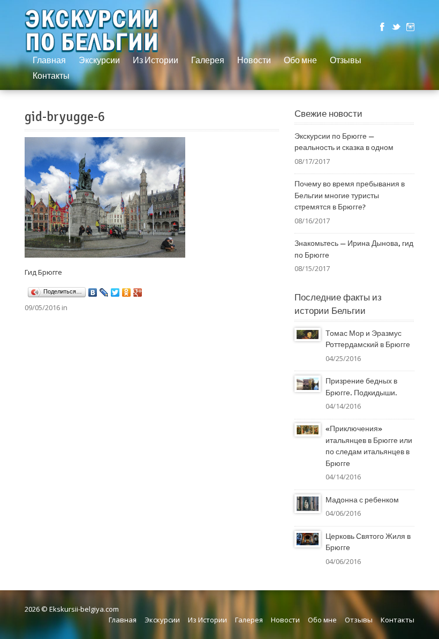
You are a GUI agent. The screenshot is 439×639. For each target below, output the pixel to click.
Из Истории (155, 60)
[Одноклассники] (126, 292)
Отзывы (345, 60)
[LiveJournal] (104, 292)
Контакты (51, 76)
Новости (254, 60)
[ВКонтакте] (93, 292)
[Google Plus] (137, 292)
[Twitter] (396, 26)
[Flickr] (410, 26)
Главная (49, 60)
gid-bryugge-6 (65, 117)
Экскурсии (99, 60)
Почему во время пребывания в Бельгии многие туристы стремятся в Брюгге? (349, 195)
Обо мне (300, 60)
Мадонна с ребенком (362, 500)
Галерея (207, 60)
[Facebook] (382, 26)
